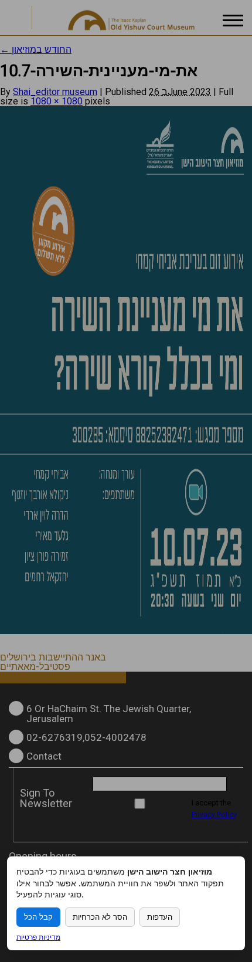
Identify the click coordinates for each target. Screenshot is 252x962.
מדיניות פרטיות (38, 937)
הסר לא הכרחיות (100, 917)
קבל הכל (38, 917)
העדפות (159, 917)
